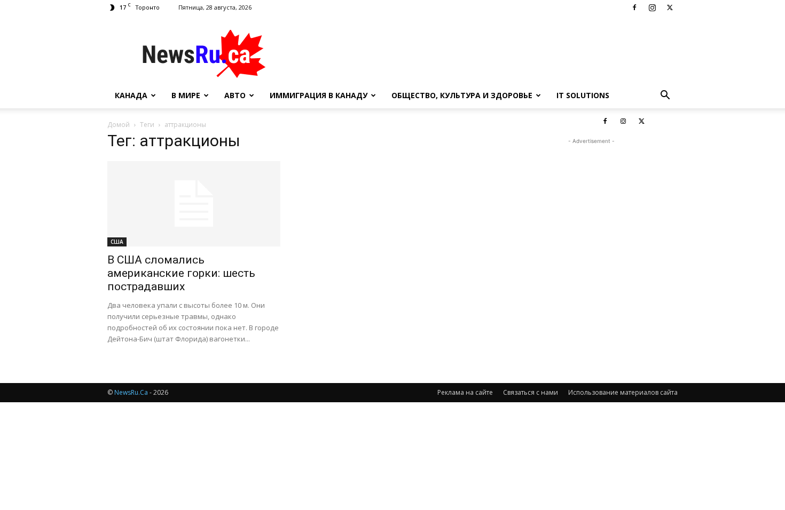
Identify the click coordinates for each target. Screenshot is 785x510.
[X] (670, 7)
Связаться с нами (530, 392)
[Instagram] (652, 7)
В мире (185, 95)
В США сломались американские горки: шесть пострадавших (181, 273)
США (117, 241)
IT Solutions (582, 95)
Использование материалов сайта (623, 392)
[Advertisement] (483, 54)
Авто (235, 95)
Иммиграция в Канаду (318, 95)
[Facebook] (634, 7)
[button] (665, 96)
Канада (131, 95)
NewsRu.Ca (131, 392)
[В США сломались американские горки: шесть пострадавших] (193, 203)
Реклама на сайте (465, 392)
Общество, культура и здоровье (461, 95)
